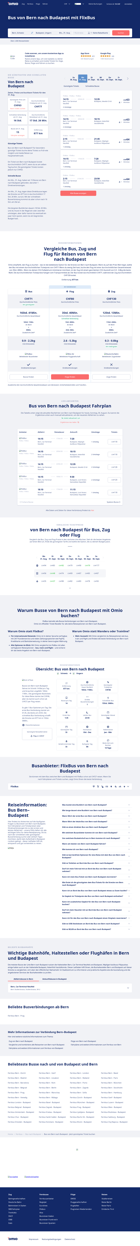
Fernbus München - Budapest (82, 1102)
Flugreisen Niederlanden (81, 1209)
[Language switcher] (79, 4)
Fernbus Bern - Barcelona (18, 1083)
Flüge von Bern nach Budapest (83, 1041)
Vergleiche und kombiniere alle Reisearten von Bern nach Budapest (36, 1044)
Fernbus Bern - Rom (47, 1083)
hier (92, 510)
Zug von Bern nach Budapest (21, 1041)
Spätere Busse (113, 502)
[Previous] (36, 557)
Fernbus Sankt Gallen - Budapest (52, 1117)
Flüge (38, 4)
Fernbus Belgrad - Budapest (19, 1107)
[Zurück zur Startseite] (15, 4)
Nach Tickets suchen (17, 108)
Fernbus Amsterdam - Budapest (21, 1112)
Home (10, 1134)
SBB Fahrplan (14, 1209)
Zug (23, 4)
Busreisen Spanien (47, 1223)
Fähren (45, 4)
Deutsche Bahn (14, 1202)
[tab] (71, 85)
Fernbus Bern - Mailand (79, 1078)
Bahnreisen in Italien (17, 1205)
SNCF (10, 1216)
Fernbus (30, 4)
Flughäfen (75, 1205)
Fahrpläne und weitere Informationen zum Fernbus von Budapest (36, 1048)
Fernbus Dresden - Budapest (20, 1122)
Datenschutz (70, 1239)
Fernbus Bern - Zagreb (79, 1087)
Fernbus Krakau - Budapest (50, 1112)
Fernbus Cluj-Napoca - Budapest (114, 1122)
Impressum (33, 1239)
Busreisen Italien (46, 1216)
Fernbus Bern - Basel (109, 1073)
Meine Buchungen (95, 4)
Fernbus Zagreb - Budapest (50, 1107)
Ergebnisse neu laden (68, 422)
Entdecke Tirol (108, 1209)
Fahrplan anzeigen (18, 135)
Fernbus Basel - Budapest (49, 1102)
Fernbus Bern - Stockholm (111, 1087)
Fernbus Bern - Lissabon (49, 1078)
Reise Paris (106, 1205)
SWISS (73, 1198)
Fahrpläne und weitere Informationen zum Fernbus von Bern (96, 1044)
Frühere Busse (27, 502)
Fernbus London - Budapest (19, 1102)
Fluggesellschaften (79, 1202)
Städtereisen (107, 1198)
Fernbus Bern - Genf (47, 1073)
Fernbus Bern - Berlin (47, 1087)
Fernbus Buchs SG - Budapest (82, 1117)
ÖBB (10, 1219)
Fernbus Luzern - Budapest (112, 1102)
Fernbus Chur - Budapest (18, 1117)
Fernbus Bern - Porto (78, 1083)
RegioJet (42, 1202)
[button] (65, 32)
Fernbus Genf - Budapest (111, 1097)
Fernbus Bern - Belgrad (17, 1087)
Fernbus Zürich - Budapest (81, 1097)
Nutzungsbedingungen (51, 1239)
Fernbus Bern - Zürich (17, 1073)
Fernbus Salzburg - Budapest (113, 1117)
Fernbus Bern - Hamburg (111, 1092)
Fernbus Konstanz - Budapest (51, 1122)
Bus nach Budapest (33, 1134)
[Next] (127, 78)
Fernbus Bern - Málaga (48, 1097)
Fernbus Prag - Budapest (80, 1107)
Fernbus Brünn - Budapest (81, 1122)
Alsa (41, 1212)
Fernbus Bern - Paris (109, 1078)
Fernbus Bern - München (111, 1083)
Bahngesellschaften (16, 1198)
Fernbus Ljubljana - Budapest (82, 1112)
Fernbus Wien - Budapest (111, 1107)
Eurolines (43, 1205)
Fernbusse (43, 1194)
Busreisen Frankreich (48, 1219)
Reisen (104, 1194)
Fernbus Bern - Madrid (17, 1078)
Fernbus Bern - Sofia (78, 1092)
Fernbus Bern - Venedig (17, 1097)
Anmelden (128, 4)
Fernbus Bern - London (79, 1073)
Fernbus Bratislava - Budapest (113, 1112)
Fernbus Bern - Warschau (49, 1092)
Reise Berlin (107, 1202)
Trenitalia (12, 1212)
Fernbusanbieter (46, 1198)
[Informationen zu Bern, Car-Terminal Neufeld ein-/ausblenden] (128, 988)
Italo (10, 1223)
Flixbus (42, 1209)
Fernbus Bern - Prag (16, 1016)
